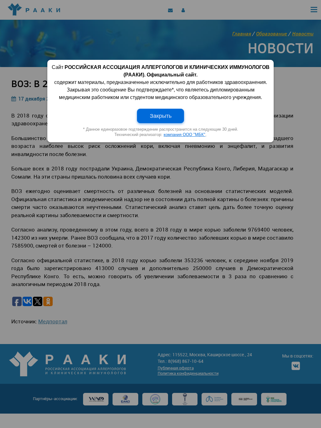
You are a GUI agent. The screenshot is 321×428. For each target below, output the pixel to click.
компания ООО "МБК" (184, 134)
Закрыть (160, 116)
